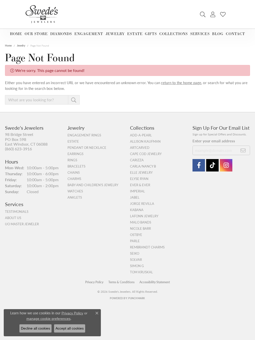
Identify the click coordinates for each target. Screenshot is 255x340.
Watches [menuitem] (75, 191)
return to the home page (181, 82)
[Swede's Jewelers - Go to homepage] (43, 14)
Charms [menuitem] (74, 178)
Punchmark (136, 298)
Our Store (36, 33)
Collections (173, 33)
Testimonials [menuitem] (16, 211)
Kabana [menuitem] (136, 210)
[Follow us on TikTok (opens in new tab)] (212, 165)
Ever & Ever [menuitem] (140, 185)
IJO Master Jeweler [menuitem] (22, 224)
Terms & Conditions (121, 282)
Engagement (88, 33)
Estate (135, 33)
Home (16, 33)
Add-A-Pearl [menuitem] (141, 135)
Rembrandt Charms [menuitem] (147, 247)
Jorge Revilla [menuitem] (142, 203)
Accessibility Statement (154, 282)
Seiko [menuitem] (134, 253)
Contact (235, 33)
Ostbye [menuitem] (136, 234)
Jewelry (115, 33)
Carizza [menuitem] (137, 160)
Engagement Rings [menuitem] (84, 135)
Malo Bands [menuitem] (140, 222)
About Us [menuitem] (13, 218)
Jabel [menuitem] (134, 197)
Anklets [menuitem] (74, 197)
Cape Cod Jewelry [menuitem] (146, 154)
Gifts (151, 33)
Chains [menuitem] (73, 172)
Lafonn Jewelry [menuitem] (144, 216)
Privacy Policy (94, 282)
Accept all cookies (70, 328)
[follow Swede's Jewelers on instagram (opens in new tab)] (226, 165)
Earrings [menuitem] (75, 154)
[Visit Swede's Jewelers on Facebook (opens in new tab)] (198, 165)
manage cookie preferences (48, 319)
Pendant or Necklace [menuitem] (86, 147)
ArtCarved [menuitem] (139, 147)
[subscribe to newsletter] (243, 150)
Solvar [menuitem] (136, 259)
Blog (217, 33)
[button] (202, 14)
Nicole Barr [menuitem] (140, 228)
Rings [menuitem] (72, 160)
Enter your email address (213, 140)
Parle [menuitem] (135, 241)
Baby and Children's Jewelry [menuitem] (92, 185)
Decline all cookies (35, 328)
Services (200, 33)
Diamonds (61, 33)
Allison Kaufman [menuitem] (145, 141)
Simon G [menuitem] (137, 266)
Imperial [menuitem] (137, 191)
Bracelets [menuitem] (76, 166)
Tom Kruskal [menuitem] (141, 272)
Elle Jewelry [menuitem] (141, 172)
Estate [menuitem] (73, 141)
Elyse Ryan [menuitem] (139, 178)
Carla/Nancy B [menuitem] (143, 166)
